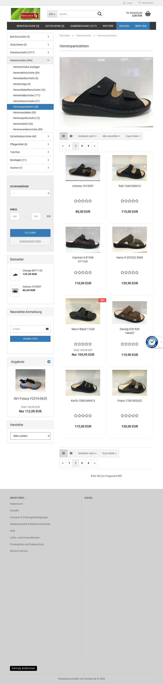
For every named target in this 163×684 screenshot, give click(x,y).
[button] (63, 136)
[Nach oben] (152, 678)
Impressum (16, 503)
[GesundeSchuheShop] (25, 14)
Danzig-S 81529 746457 (129, 331)
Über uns (141, 25)
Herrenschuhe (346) (21, 60)
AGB (12, 530)
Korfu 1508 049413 (83, 400)
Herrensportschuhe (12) (26, 118)
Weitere (108, 25)
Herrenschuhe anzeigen (26, 66)
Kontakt (14, 510)
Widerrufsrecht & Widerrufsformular (30, 524)
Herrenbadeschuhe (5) (25, 78)
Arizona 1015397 (83, 186)
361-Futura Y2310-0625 (30, 398)
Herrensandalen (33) (24, 112)
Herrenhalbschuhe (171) (26, 95)
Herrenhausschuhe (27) (26, 101)
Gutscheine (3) (54, 25)
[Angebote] (48, 362)
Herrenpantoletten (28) (26, 106)
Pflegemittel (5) (18, 144)
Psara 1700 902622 (129, 400)
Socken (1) (16, 167)
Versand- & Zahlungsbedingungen (29, 517)
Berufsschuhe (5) (28, 25)
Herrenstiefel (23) (23, 123)
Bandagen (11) (18, 159)
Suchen (124, 25)
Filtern (30, 232)
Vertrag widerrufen (23, 668)
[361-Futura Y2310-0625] (30, 380)
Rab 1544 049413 (130, 186)
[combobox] (87, 136)
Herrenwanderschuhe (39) (28, 129)
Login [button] (129, 3)
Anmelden (30, 338)
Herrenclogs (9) (22, 84)
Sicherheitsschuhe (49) (23, 136)
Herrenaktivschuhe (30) (26, 72)
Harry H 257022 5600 (129, 257)
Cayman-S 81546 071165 (83, 259)
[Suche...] (99, 14)
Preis (13, 209)
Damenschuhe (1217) (83, 25)
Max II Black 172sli (83, 329)
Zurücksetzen (30, 241)
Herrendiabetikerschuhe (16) (29, 89)
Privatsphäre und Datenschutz (27, 544)
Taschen (15, 152)
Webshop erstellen (68, 678)
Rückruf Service (19, 550)
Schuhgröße (19, 186)
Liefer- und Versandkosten (25, 537)
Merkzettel (147, 3)
